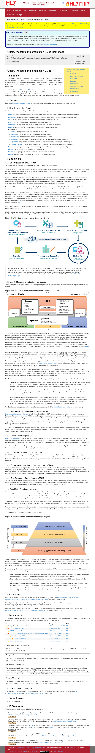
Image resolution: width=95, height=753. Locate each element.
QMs (25, 10)
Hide (26, 32)
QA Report (25, 751)
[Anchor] (65, 51)
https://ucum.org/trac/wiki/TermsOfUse (64, 721)
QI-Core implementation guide (20, 103)
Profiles (13, 131)
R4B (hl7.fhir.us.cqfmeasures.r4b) (34, 693)
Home (9, 10)
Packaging (52, 10)
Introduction (17, 10)
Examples (75, 10)
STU (58, 24)
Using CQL (32, 10)
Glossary (83, 10)
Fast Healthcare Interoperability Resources (16, 414)
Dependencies (74, 83)
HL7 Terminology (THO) (17, 628)
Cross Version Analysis (76, 86)
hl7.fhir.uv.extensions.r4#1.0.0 (57, 638)
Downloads (10, 15)
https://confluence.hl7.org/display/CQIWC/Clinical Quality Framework (24, 610)
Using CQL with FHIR (16, 641)
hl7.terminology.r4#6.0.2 (55, 628)
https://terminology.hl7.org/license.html (50, 742)
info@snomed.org (71, 736)
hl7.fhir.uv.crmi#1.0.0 (55, 633)
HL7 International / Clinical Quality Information (28, 748)
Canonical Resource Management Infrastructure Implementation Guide (29, 633)
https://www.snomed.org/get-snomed (52, 736)
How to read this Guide (76, 76)
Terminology (15, 136)
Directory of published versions (14, 27)
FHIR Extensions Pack (16, 631)
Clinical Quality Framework (61, 407)
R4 (67, 626)
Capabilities (14, 139)
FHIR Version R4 (24, 90)
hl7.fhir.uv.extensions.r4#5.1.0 (57, 631)
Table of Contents (16, 751)
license (52, 727)
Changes (19, 15)
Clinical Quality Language (12, 438)
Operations (14, 142)
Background (73, 78)
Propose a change (57, 751)
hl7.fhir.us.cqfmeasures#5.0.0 (57, 626)
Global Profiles (74, 88)
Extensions (14, 134)
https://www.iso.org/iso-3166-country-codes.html (21, 715)
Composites (42, 10)
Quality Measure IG (49, 44)
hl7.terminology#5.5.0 (55, 636)
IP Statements (74, 91)
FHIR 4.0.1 (73, 748)
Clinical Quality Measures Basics (47, 364)
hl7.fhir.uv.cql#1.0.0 (54, 641)
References (73, 81)
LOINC (30, 725)
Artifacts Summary (17, 144)
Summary (73, 73)
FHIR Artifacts (63, 10)
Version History (33, 751)
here (18, 202)
